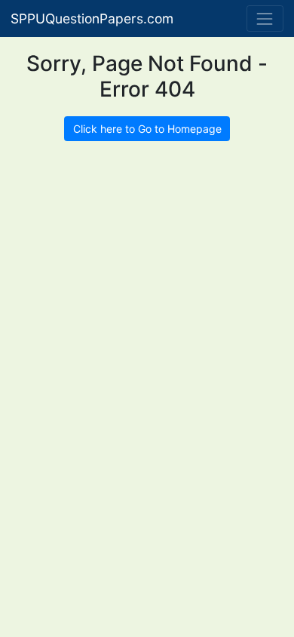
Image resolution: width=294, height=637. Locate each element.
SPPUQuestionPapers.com (92, 18)
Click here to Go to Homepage (147, 128)
